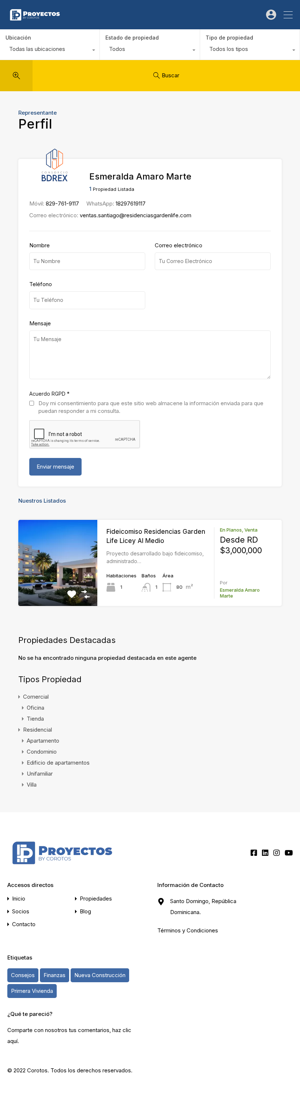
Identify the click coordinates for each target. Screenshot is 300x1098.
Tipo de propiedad (229, 37)
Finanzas (54, 975)
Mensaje (40, 323)
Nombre (39, 245)
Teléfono (40, 284)
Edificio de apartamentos (58, 762)
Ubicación (18, 37)
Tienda (35, 718)
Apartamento (43, 740)
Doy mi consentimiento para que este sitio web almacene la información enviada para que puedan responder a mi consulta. (150, 407)
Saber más (57, 589)
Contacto (23, 924)
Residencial (37, 729)
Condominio (42, 751)
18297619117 (131, 203)
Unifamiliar (40, 773)
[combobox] (50, 51)
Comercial (36, 696)
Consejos (23, 975)
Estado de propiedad (132, 37)
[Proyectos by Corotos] (34, 20)
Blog (85, 911)
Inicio (18, 898)
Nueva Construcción (99, 975)
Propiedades (96, 898)
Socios (20, 911)
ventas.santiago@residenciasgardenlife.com (135, 215)
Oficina (35, 707)
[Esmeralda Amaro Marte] (55, 178)
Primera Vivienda (32, 990)
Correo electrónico (178, 245)
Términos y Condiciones (187, 930)
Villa (32, 784)
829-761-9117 (62, 203)
